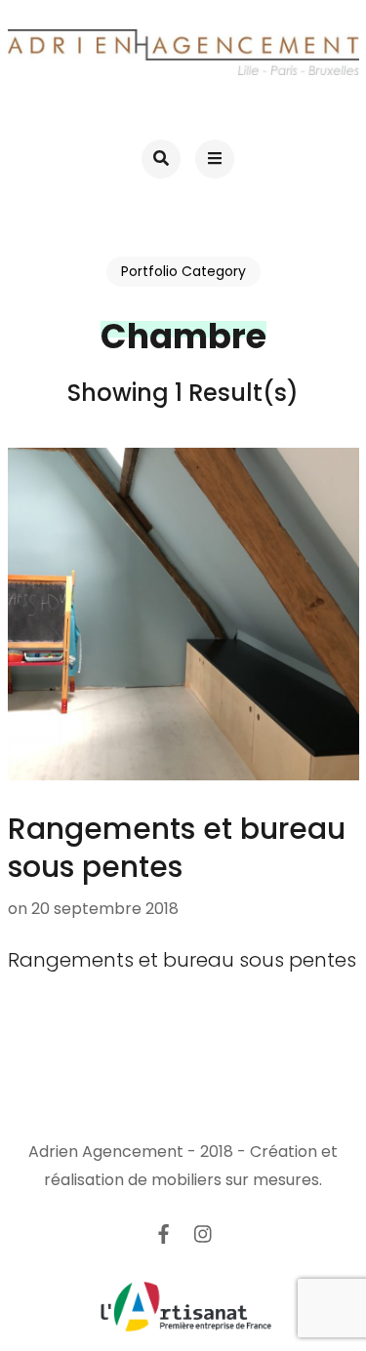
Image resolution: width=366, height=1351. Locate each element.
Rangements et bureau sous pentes (177, 848)
